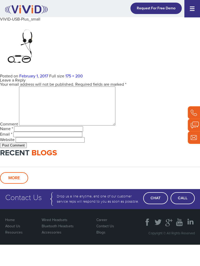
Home (10, 220)
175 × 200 (74, 76)
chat (156, 198)
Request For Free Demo (156, 8)
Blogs (100, 232)
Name (6, 129)
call (183, 198)
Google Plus (168, 220)
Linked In (190, 220)
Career (101, 220)
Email (6, 134)
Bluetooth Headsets (58, 226)
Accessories (51, 232)
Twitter (158, 220)
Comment (9, 124)
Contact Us (105, 226)
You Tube (179, 220)
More (14, 178)
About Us (12, 226)
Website (7, 140)
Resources (14, 232)
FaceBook (147, 220)
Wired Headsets (54, 220)
